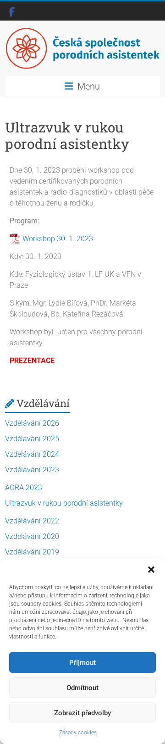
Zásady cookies (78, 732)
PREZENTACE (32, 360)
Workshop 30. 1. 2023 (57, 238)
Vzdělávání (43, 403)
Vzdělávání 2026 (32, 423)
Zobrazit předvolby (82, 713)
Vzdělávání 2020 (32, 536)
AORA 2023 (23, 487)
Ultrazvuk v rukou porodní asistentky (64, 503)
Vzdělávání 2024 (32, 454)
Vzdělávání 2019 (32, 552)
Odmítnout (82, 688)
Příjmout (82, 663)
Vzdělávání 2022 (32, 521)
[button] (151, 569)
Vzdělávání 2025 (32, 438)
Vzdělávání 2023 (32, 469)
